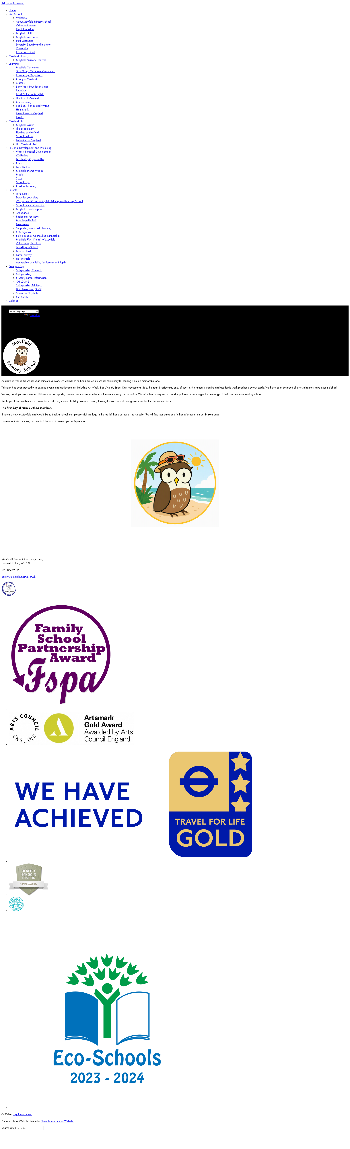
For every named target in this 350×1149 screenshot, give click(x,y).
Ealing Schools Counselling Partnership (38, 236)
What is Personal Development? (34, 151)
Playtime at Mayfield (27, 132)
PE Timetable (23, 259)
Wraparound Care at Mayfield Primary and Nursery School (49, 201)
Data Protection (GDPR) (29, 289)
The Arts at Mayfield (27, 98)
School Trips (23, 182)
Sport (19, 178)
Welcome (21, 18)
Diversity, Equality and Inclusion (33, 44)
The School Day (25, 129)
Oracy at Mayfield (26, 79)
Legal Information (22, 1114)
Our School (15, 14)
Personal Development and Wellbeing (30, 148)
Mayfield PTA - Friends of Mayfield (35, 239)
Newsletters (22, 224)
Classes (20, 83)
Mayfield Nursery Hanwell (31, 60)
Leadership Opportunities (30, 159)
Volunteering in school (28, 243)
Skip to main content (12, 3)
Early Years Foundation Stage (32, 86)
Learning (14, 64)
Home (12, 10)
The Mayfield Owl (26, 144)
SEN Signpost (23, 232)
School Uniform (24, 136)
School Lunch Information (30, 205)
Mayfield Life (16, 121)
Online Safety (24, 102)
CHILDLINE (22, 281)
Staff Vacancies (24, 41)
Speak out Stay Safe (27, 293)
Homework (22, 109)
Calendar (14, 301)
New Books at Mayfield (29, 113)
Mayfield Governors (27, 37)
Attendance (22, 213)
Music (19, 174)
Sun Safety (22, 297)
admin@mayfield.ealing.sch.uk (18, 577)
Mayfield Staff (24, 33)
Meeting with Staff (26, 220)
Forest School (23, 167)
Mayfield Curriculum (27, 67)
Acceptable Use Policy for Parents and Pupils (41, 262)
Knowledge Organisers (29, 75)
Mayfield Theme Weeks (29, 171)
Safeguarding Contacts (29, 270)
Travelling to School (27, 247)
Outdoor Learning (26, 186)
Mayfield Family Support (29, 209)
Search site (7, 1128)
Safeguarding (16, 266)
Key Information (25, 29)
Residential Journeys (27, 216)
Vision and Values (26, 25)
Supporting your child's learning (33, 228)
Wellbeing (22, 155)
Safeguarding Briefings (29, 285)
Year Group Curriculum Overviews (35, 71)
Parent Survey (24, 255)
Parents (13, 190)
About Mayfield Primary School (33, 21)
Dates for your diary (27, 197)
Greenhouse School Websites (57, 1121)
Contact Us (22, 48)
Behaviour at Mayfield (28, 140)
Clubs (19, 163)
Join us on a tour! (25, 52)
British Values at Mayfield (30, 94)
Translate (35, 315)
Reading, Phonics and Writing (32, 106)
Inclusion (21, 90)
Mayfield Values (25, 125)
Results (20, 117)
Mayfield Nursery (19, 56)
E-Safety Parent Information (31, 278)
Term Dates (22, 194)
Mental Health (24, 251)
